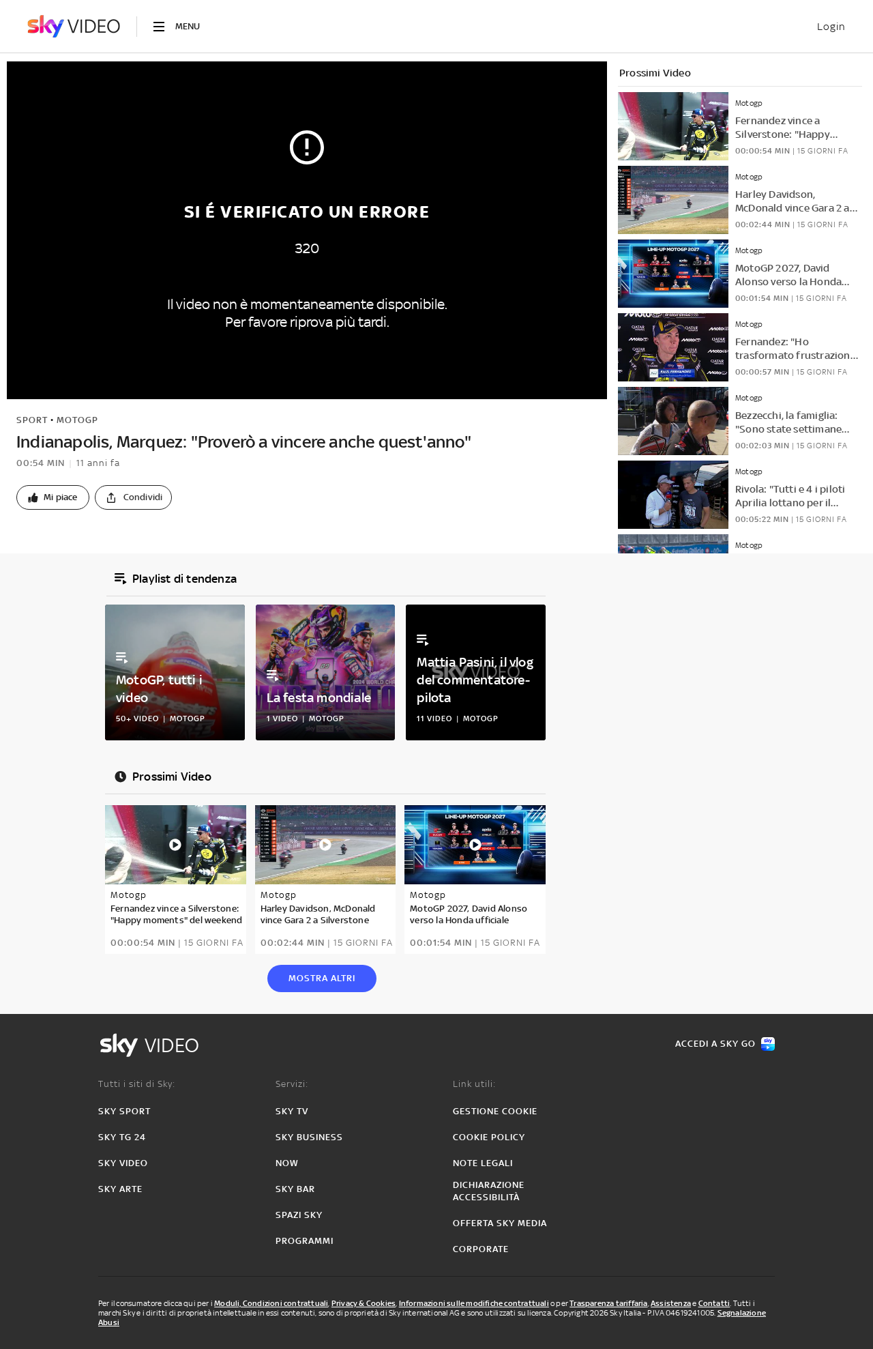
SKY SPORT (124, 1111)
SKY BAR (295, 1189)
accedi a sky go (715, 1044)
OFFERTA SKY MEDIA (500, 1223)
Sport (32, 420)
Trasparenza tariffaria (608, 1303)
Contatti (714, 1303)
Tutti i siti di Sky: (136, 1084)
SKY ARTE (120, 1189)
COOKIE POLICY (489, 1137)
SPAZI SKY (299, 1215)
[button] (52, 497)
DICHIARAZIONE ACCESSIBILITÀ (488, 1191)
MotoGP (77, 420)
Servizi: (292, 1084)
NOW (287, 1163)
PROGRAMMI (305, 1241)
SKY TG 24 (122, 1137)
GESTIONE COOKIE (495, 1111)
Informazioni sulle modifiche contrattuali (474, 1303)
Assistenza (671, 1303)
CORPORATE (481, 1249)
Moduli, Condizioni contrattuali (271, 1303)
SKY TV (292, 1111)
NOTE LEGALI (483, 1163)
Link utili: (474, 1084)
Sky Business (309, 1137)
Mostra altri (321, 978)
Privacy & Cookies (363, 1303)
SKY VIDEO (123, 1163)
